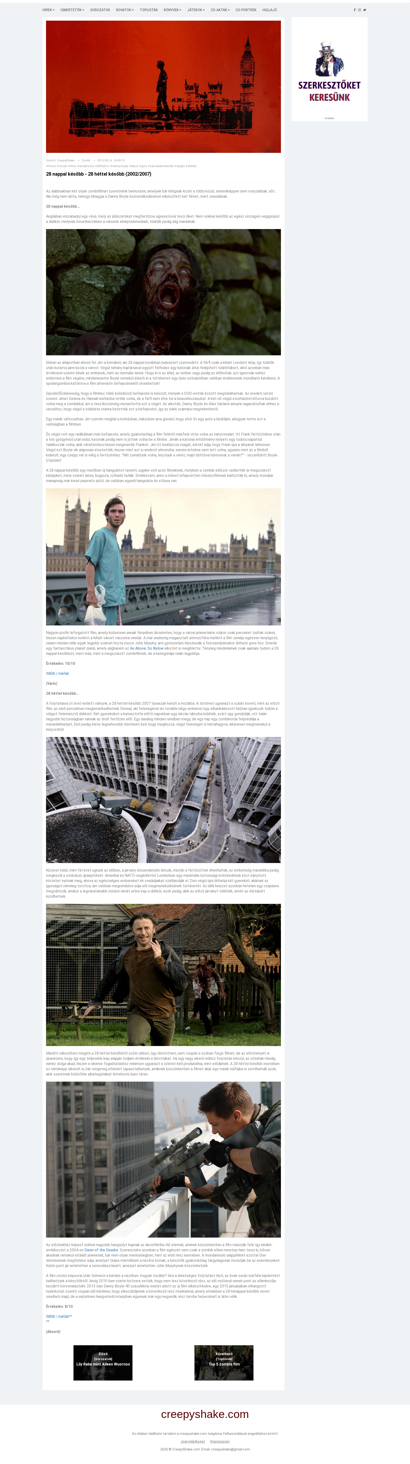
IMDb (50, 673)
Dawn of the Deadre (101, 1250)
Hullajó (269, 10)
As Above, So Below (146, 648)
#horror (51, 166)
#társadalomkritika (161, 166)
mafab (63, 673)
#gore (143, 166)
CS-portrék (246, 10)
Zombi (86, 160)
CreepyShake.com (186, 1449)
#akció (133, 166)
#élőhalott (102, 166)
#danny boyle (119, 166)
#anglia (180, 166)
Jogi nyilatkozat (193, 1441)
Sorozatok (100, 10)
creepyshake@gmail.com (230, 1449)
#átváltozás (85, 166)
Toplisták (149, 10)
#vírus (72, 166)
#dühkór (191, 166)
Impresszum (220, 1441)
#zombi (62, 166)
